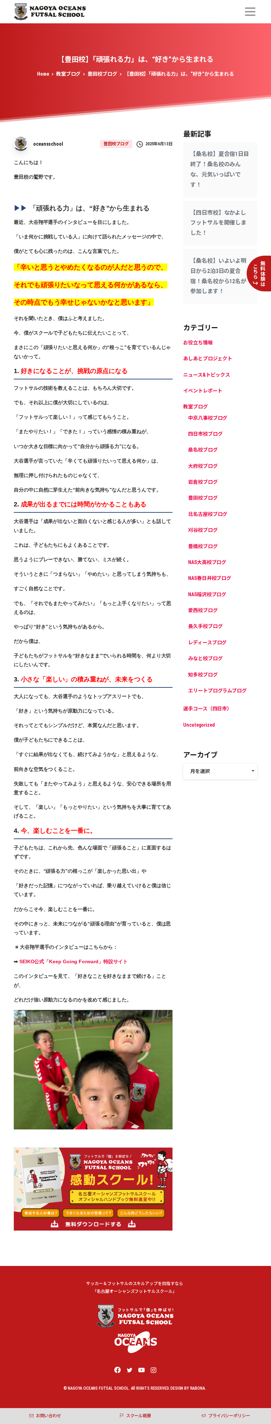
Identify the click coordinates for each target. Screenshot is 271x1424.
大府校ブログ (203, 466)
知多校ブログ (203, 675)
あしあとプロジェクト (207, 358)
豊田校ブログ (102, 74)
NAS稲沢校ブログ (207, 594)
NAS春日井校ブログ (209, 578)
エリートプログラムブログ (217, 690)
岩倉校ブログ (203, 482)
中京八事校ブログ (207, 418)
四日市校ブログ (205, 434)
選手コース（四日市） (207, 708)
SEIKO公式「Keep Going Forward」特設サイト (73, 961)
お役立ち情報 (198, 342)
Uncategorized (199, 725)
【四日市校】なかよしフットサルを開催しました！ (218, 223)
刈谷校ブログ (203, 530)
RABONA (197, 1388)
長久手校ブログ (205, 626)
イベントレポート (202, 391)
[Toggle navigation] (250, 12)
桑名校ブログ (203, 450)
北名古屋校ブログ (207, 514)
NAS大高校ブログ (207, 562)
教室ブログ (68, 74)
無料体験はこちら (259, 274)
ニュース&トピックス (206, 375)
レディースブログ (207, 642)
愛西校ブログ (203, 610)
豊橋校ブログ (203, 546)
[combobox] (220, 771)
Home (43, 74)
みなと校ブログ (205, 658)
